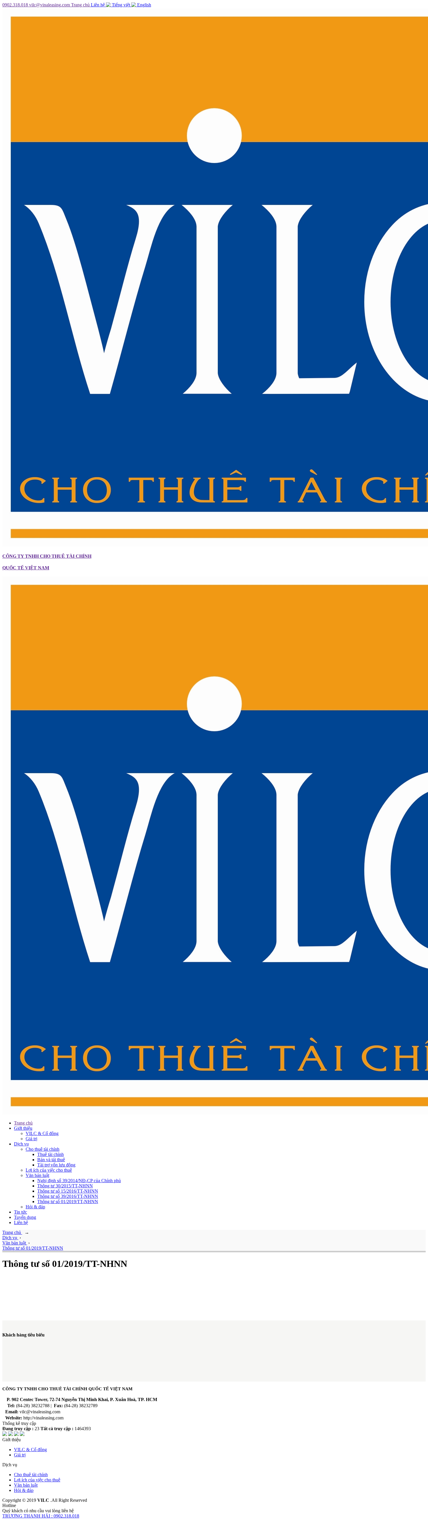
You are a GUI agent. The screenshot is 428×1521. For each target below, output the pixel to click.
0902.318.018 (15, 4)
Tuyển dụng (25, 1217)
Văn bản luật (37, 1175)
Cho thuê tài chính (42, 1149)
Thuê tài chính (50, 1154)
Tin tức (20, 1212)
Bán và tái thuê (51, 1159)
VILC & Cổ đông (42, 1133)
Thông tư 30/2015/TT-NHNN (65, 1185)
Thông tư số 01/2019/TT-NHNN (67, 1201)
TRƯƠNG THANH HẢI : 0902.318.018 (40, 1515)
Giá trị (31, 1138)
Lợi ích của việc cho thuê (49, 1170)
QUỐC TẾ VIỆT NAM (25, 567)
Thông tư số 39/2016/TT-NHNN (67, 1196)
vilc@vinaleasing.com (50, 4)
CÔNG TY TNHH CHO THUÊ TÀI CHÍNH (46, 556)
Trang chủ (81, 4)
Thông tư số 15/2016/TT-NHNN (67, 1191)
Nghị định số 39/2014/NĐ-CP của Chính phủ (79, 1180)
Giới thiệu (23, 1128)
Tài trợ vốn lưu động (56, 1164)
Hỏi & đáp (35, 1206)
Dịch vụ (21, 1143)
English (143, 4)
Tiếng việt (121, 4)
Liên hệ (98, 4)
